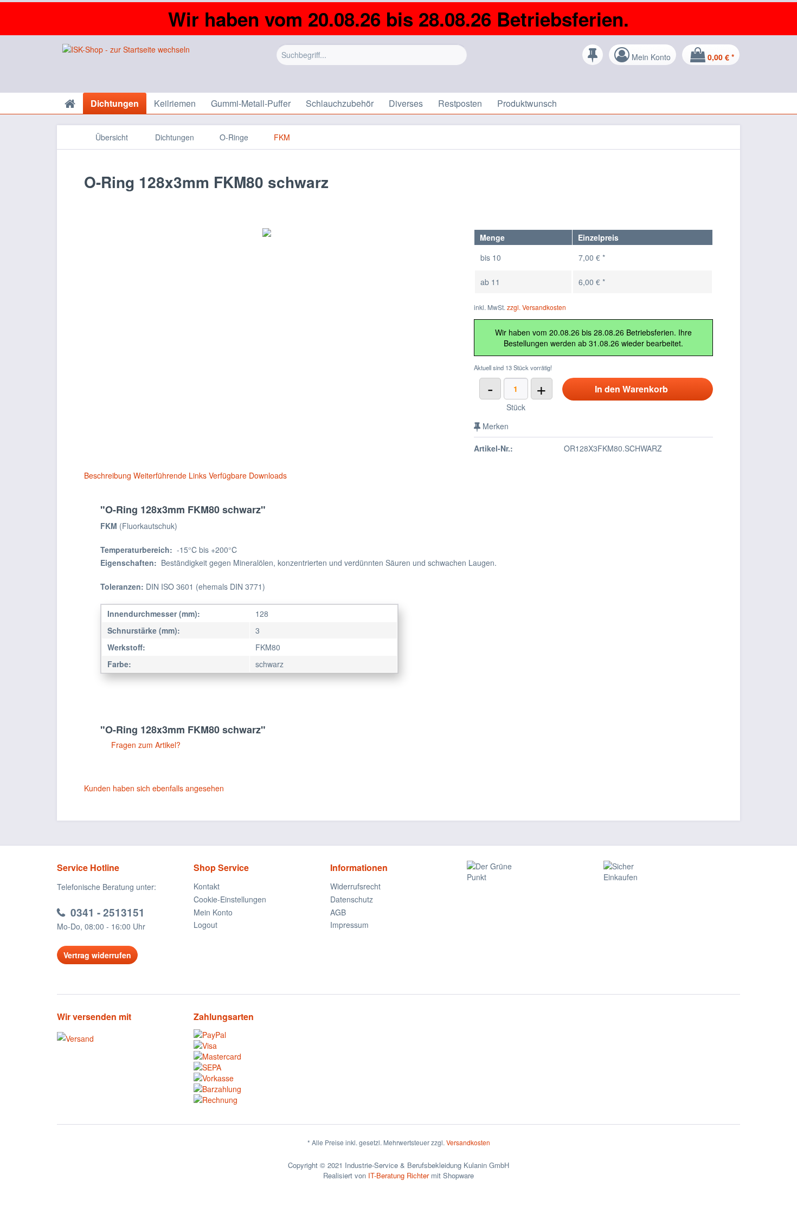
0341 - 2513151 (107, 912)
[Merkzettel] (592, 55)
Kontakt (207, 886)
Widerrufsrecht (355, 886)
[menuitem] (371, 63)
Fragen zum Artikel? (145, 744)
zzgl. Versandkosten (536, 307)
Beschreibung (107, 475)
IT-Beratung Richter (398, 1175)
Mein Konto (213, 912)
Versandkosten (468, 1142)
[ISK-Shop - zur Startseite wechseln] (126, 65)
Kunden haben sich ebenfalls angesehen (154, 788)
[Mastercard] (262, 1056)
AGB (338, 912)
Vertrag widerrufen (97, 955)
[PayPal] (262, 1034)
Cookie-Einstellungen (230, 899)
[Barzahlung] (262, 1088)
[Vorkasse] (262, 1078)
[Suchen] (457, 55)
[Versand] (122, 1038)
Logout (205, 924)
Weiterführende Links (170, 475)
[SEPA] (262, 1067)
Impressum (349, 924)
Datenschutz (351, 899)
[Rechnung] (262, 1099)
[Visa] (262, 1045)
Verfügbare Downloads (248, 475)
